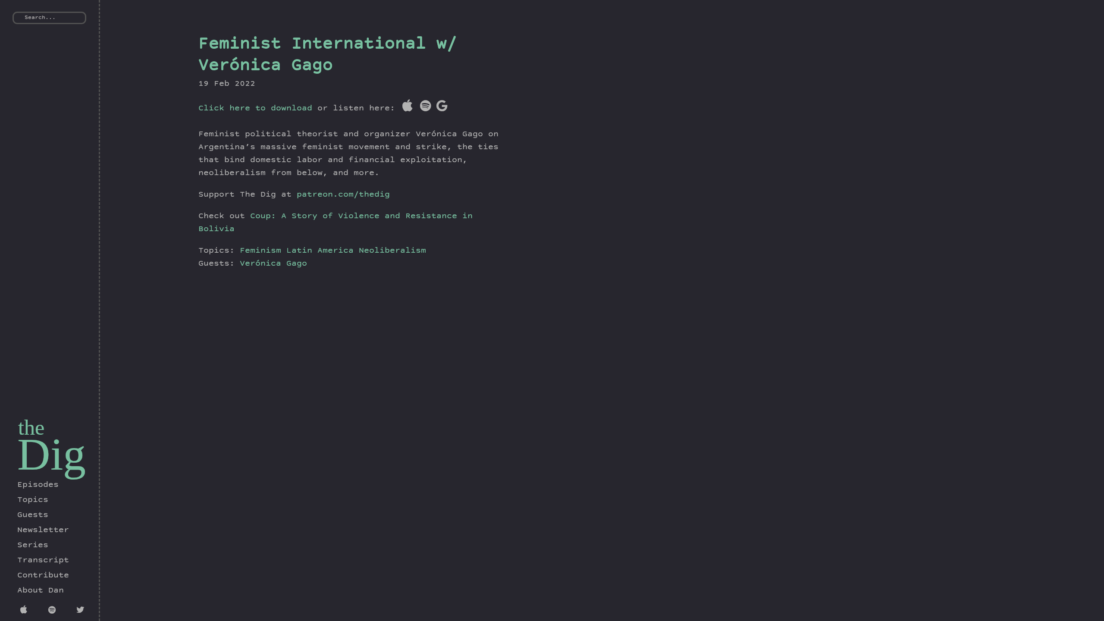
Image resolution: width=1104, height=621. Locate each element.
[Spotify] (53, 611)
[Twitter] (81, 611)
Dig (51, 454)
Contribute (43, 575)
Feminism (260, 251)
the (31, 427)
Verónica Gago (273, 264)
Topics (32, 500)
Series (32, 545)
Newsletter (43, 530)
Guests (32, 515)
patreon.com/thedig (343, 195)
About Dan (40, 590)
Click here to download (255, 108)
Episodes (38, 485)
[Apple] (25, 611)
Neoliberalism (392, 251)
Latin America (320, 251)
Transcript (43, 560)
